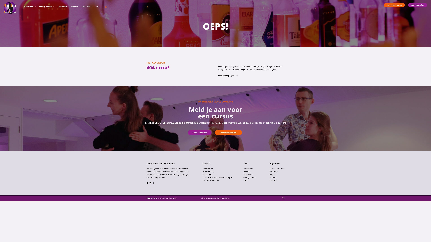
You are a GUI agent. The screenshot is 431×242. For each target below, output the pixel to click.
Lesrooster (248, 174)
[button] (34, 6)
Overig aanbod (249, 177)
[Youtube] (150, 183)
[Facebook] (147, 183)
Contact (273, 180)
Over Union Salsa (277, 168)
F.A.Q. (245, 180)
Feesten (246, 171)
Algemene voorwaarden (209, 198)
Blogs (272, 174)
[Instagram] (153, 183)
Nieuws (273, 177)
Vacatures (274, 171)
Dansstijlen (248, 168)
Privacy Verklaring (224, 198)
